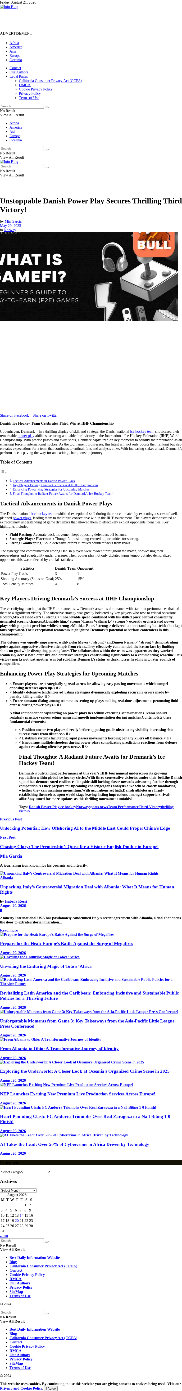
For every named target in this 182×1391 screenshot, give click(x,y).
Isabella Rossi (16, 901)
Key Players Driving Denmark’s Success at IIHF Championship (55, 485)
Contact (15, 68)
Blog (13, 1262)
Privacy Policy (30, 93)
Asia (12, 51)
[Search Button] (47, 107)
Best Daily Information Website (34, 1258)
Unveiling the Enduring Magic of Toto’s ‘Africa (46, 966)
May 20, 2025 (10, 226)
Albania (6, 878)
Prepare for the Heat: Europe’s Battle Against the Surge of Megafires (66, 943)
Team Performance (123, 807)
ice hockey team (142, 431)
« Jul (4, 1236)
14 (21, 1215)
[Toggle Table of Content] (3, 473)
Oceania (15, 60)
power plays (22, 518)
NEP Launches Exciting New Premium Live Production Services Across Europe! (77, 1093)
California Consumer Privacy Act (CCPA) (50, 81)
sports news (98, 807)
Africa (14, 43)
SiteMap (16, 1292)
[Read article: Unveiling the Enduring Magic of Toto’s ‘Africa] (91, 957)
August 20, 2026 (13, 906)
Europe (14, 56)
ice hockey (67, 807)
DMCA (25, 85)
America (15, 47)
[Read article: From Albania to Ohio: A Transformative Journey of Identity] (91, 1039)
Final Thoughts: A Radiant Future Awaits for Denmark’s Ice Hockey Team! (63, 493)
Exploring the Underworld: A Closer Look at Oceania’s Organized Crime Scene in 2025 (85, 1071)
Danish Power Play (44, 807)
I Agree (51, 1388)
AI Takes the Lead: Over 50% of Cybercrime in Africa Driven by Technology (74, 1144)
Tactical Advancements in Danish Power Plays (44, 481)
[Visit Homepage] (9, 7)
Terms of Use (29, 98)
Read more (9, 930)
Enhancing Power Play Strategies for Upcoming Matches (51, 489)
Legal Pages (18, 76)
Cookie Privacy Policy (36, 89)
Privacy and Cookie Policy (21, 1388)
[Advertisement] (86, 19)
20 (17, 1221)
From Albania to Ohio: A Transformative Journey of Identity (59, 1048)
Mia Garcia (13, 221)
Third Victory (150, 807)
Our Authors (18, 72)
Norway (10, 230)
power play (26, 436)
